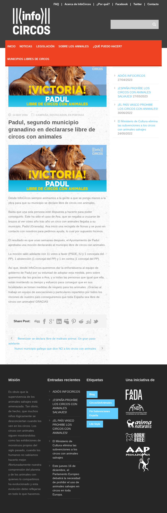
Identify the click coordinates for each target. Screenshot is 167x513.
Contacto (153, 4)
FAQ (56, 4)
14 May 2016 (20, 115)
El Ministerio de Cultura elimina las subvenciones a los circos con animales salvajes (138, 125)
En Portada (76, 115)
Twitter (137, 4)
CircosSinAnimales (100, 402)
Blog (92, 394)
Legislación (45, 46)
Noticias (26, 46)
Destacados (58, 115)
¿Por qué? (103, 4)
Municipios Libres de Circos (28, 59)
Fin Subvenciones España (99, 413)
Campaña (42, 115)
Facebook (121, 4)
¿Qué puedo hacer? (107, 46)
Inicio (11, 46)
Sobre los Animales (73, 46)
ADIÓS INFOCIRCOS (131, 75)
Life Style (94, 424)
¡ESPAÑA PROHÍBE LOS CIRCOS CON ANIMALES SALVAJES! (134, 92)
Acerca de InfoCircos (78, 4)
